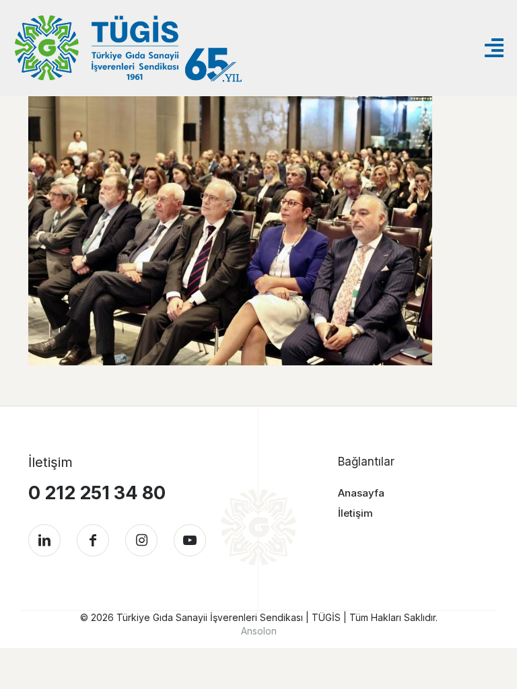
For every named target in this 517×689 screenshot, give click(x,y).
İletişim (355, 513)
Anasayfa (361, 492)
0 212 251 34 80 (97, 493)
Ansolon (259, 631)
